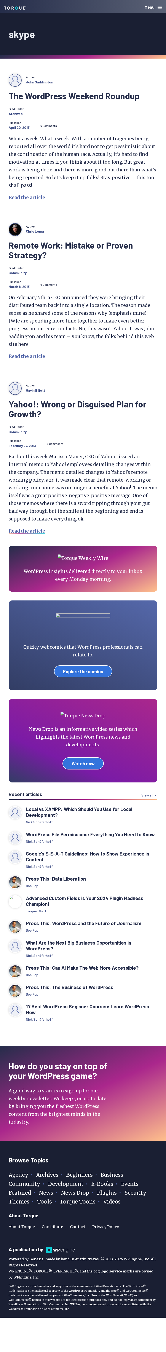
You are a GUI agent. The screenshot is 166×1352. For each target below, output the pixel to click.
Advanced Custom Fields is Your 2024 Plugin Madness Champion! (84, 901)
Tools (44, 1201)
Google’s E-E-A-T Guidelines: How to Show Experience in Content (87, 856)
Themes (19, 1201)
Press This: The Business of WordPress (69, 987)
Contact (77, 1226)
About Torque (22, 1226)
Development (65, 1184)
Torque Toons (78, 1201)
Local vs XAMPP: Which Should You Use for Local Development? (79, 812)
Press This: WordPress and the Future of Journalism (83, 923)
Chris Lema (35, 231)
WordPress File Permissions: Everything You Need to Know (91, 834)
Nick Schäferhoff (39, 822)
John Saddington (39, 82)
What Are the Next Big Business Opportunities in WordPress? (78, 945)
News (46, 1192)
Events (130, 1184)
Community (18, 273)
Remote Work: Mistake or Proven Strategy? (71, 250)
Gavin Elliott (35, 390)
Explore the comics (83, 671)
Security (135, 1192)
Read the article (27, 197)
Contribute (52, 1226)
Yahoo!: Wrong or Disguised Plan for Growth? (77, 409)
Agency (18, 1175)
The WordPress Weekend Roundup (74, 96)
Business (112, 1175)
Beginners (79, 1175)
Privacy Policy (105, 1226)
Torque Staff (36, 911)
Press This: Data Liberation (56, 879)
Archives (16, 114)
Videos (112, 1201)
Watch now (83, 763)
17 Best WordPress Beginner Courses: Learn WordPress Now (87, 1009)
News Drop (75, 1192)
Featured (20, 1192)
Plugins (107, 1192)
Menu (150, 7)
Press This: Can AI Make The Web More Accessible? (82, 968)
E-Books (102, 1184)
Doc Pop (32, 886)
